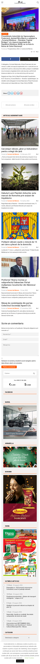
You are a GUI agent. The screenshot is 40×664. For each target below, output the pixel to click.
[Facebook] (9, 93)
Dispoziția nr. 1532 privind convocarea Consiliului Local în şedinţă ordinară (19, 588)
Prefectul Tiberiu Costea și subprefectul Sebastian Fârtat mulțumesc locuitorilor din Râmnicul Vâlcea (18, 284)
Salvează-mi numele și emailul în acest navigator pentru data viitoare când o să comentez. (18, 362)
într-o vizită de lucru (31, 66)
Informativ (5, 34)
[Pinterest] (21, 93)
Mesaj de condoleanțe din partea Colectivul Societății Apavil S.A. (16, 304)
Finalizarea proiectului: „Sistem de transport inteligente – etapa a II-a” (21, 597)
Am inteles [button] (20, 661)
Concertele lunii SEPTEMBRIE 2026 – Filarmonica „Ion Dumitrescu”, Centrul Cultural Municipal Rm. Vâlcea (19, 625)
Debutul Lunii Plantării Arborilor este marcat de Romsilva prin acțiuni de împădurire (18, 195)
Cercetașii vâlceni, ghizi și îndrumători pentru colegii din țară (19, 150)
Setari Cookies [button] (29, 658)
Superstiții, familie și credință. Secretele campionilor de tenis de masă (20, 615)
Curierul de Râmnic (27, 49)
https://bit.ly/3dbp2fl (15, 76)
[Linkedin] (18, 93)
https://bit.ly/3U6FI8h (26, 83)
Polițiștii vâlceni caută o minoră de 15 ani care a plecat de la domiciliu (19, 243)
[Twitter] (12, 93)
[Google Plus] (15, 93)
